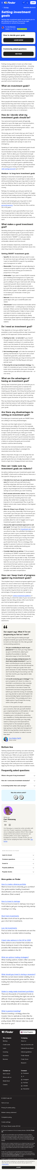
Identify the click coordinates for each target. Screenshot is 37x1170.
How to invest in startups (10, 901)
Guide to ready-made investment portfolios (17, 991)
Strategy (6, 7)
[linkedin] (9, 825)
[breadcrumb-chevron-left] (2, 7)
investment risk (26, 529)
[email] (5, 825)
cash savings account (8, 169)
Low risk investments (9, 928)
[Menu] (2, 3)
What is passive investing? (11, 1011)
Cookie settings (5, 1122)
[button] (18, 855)
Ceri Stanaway (10, 819)
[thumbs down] (21, 797)
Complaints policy (6, 1117)
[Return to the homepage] (10, 3)
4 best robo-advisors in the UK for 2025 (16, 940)
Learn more (18, 40)
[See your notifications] (27, 2)
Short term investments (10, 916)
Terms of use (5, 1103)
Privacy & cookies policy (8, 1107)
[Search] (23, 2)
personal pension (7, 205)
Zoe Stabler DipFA (15, 738)
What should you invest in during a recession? (18, 974)
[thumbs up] (16, 797)
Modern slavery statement (8, 1112)
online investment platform (22, 595)
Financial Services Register (13, 1154)
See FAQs (18, 54)
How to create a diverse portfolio (13, 884)
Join (33, 3)
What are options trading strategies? (15, 957)
